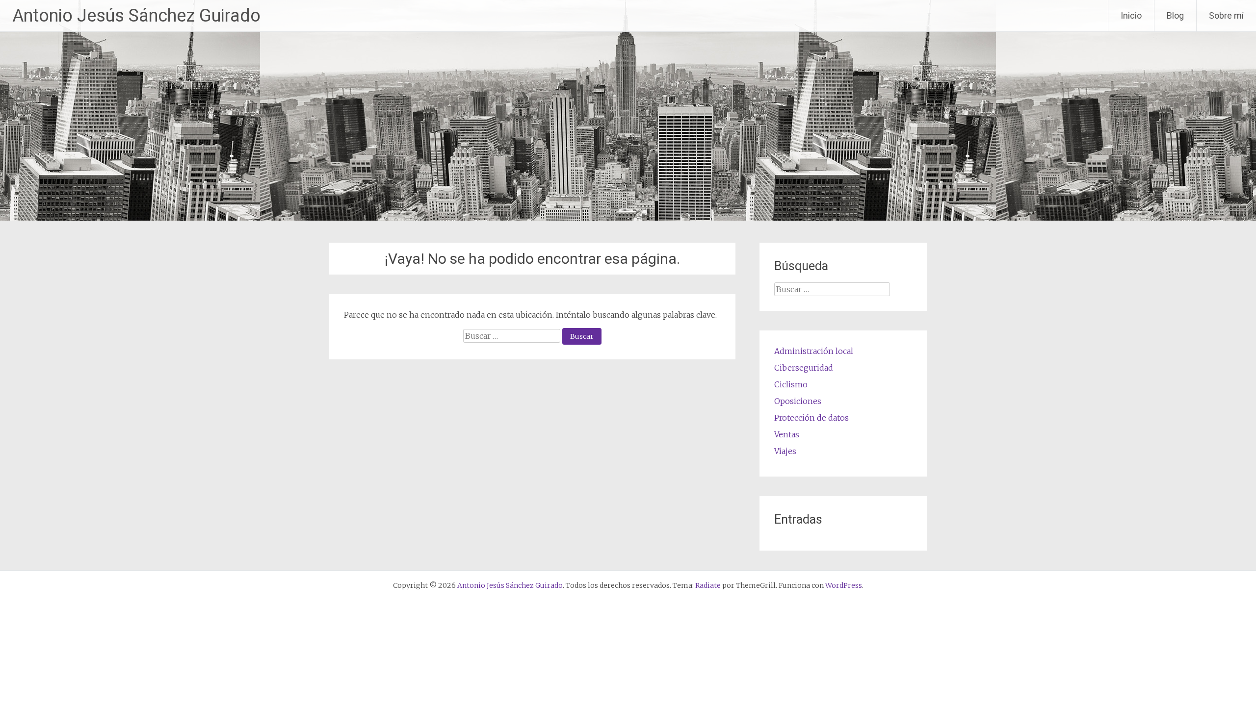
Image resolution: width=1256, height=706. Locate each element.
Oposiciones (797, 401)
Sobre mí (1226, 15)
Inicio (1131, 15)
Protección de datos (811, 418)
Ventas (786, 434)
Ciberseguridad (803, 368)
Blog (1175, 15)
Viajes (785, 451)
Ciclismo (791, 384)
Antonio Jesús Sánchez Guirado (136, 15)
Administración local (813, 351)
